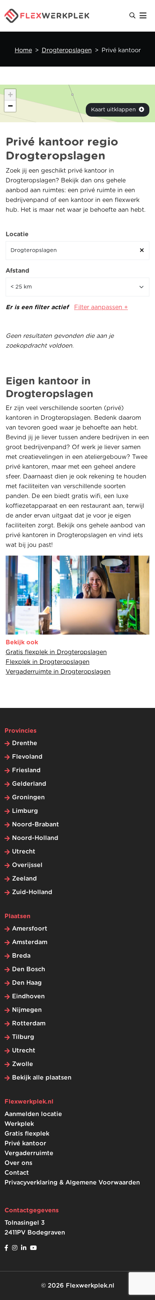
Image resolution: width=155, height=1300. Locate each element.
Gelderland (29, 784)
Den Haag (27, 983)
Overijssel (27, 865)
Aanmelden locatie (33, 1114)
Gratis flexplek (27, 1134)
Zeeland (24, 879)
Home (23, 50)
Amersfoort (29, 929)
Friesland (26, 770)
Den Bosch (28, 969)
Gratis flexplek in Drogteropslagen (56, 652)
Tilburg (23, 1037)
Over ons (18, 1163)
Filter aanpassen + (101, 307)
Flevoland (27, 757)
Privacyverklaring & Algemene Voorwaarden (72, 1183)
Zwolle (22, 1064)
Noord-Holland (35, 838)
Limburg (25, 811)
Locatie (17, 234)
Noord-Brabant (35, 825)
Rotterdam (29, 1024)
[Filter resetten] (141, 250)
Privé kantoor (25, 1144)
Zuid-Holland (32, 892)
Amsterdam (29, 942)
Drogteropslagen (67, 50)
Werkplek (19, 1124)
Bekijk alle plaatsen (41, 1078)
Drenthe (24, 743)
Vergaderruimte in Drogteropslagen (58, 672)
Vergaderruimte (29, 1153)
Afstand (17, 271)
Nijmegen (27, 1010)
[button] (10, 94)
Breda (21, 956)
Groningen (28, 797)
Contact (17, 1173)
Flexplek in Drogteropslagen (48, 662)
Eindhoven (28, 996)
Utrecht (23, 852)
